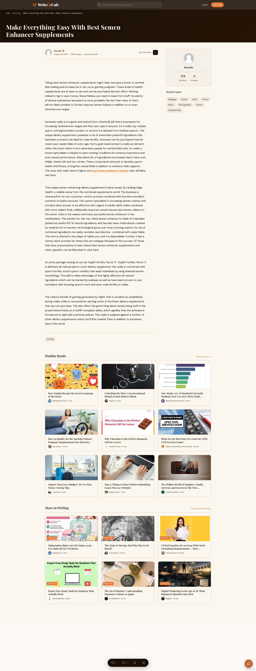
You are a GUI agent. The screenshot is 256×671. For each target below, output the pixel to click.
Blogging (172, 99)
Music (171, 105)
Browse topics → (203, 356)
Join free (217, 4)
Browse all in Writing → (201, 508)
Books (184, 99)
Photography (185, 105)
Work (194, 99)
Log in (205, 4)
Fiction (205, 99)
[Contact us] (249, 664)
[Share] (143, 662)
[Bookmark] (134, 662)
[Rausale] (48, 52)
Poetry (199, 105)
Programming (174, 110)
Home (8, 13)
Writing (16, 13)
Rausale (57, 50)
